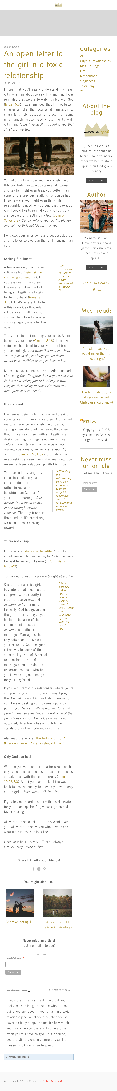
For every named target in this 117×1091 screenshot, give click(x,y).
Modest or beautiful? (39, 551)
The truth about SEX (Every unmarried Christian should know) (34, 740)
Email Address (14, 958)
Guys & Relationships (95, 60)
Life (82, 71)
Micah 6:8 (12, 104)
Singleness (87, 81)
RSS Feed (90, 421)
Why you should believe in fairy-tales (57, 924)
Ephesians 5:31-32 (30, 454)
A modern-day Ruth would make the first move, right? (97, 353)
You (82, 91)
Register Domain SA (52, 1081)
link (29, 991)
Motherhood (88, 76)
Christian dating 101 (20, 921)
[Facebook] (93, 290)
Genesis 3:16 (43, 340)
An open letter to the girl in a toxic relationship (33, 65)
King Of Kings (90, 65)
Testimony (87, 86)
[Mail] (99, 290)
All (82, 55)
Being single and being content (23, 274)
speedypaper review (17, 989)
